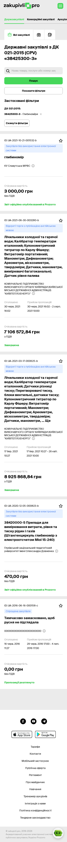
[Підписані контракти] (49, 35)
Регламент (35, 775)
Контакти (35, 753)
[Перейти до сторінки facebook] (23, 721)
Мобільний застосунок (35, 761)
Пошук (33, 80)
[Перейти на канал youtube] (33, 721)
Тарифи (35, 746)
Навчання (35, 789)
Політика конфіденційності (35, 810)
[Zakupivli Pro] (21, 6)
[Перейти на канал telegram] (44, 721)
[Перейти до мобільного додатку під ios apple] (21, 734)
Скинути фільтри (17, 123)
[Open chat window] (58, 833)
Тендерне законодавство (35, 817)
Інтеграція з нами (35, 803)
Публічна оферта (35, 768)
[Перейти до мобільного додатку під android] (45, 734)
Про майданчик (35, 782)
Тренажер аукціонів (35, 796)
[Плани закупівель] (38, 35)
